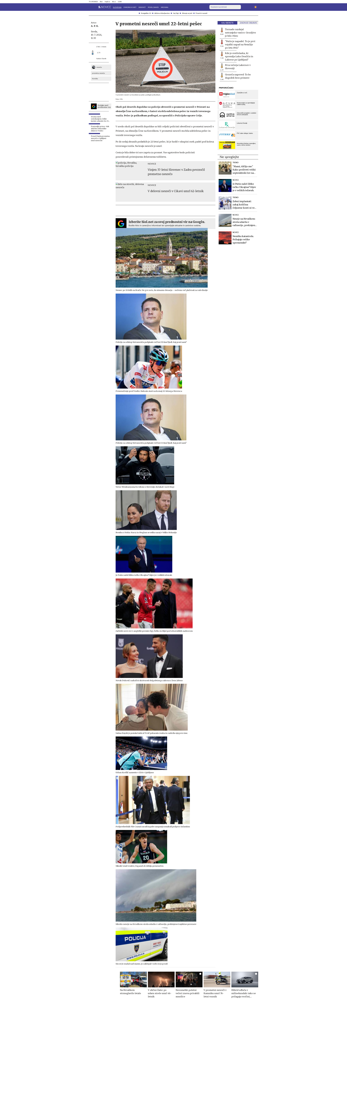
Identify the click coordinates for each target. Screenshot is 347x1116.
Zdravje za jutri (187, 13)
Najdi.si (107, 1)
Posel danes (153, 7)
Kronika (164, 7)
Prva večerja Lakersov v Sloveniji (238, 67)
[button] (90, 7)
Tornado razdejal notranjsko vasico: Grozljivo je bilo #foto (240, 32)
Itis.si (114, 1)
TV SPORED (93, 1)
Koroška (95, 78)
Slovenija (117, 7)
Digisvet (142, 7)
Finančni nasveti (201, 13)
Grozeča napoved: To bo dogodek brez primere (238, 76)
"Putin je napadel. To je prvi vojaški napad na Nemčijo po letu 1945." (240, 44)
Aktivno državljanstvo (162, 13)
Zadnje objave (248, 23)
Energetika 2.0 (146, 13)
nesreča (99, 67)
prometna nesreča (98, 73)
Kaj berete (227, 23)
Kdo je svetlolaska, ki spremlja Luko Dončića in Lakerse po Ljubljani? (239, 56)
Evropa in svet (130, 7)
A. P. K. (95, 26)
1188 (120, 1)
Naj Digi (176, 13)
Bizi (101, 1)
